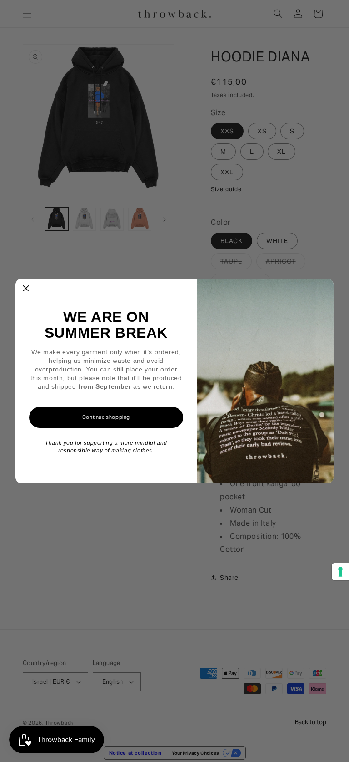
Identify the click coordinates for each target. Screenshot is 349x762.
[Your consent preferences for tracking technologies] (340, 571)
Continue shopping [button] (106, 417)
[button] (26, 289)
